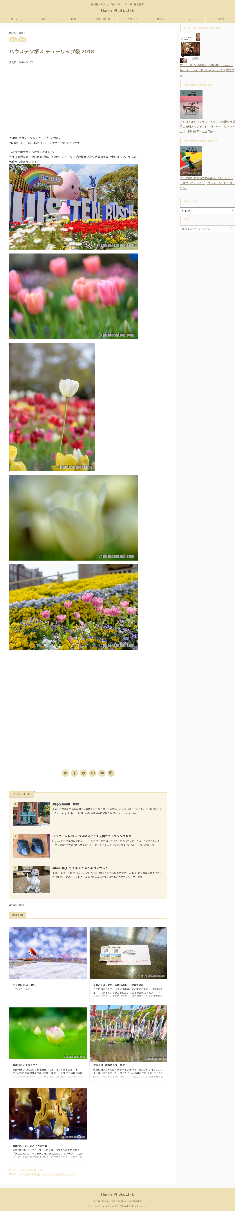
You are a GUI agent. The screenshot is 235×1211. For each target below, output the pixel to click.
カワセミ (132, 19)
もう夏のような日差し (25, 984)
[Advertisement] (88, 101)
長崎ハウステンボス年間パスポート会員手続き (118, 984)
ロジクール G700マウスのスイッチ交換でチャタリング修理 (91, 836)
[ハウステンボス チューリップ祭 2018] (92, 773)
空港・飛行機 (103, 19)
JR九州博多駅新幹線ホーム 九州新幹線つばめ (47, 1175)
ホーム (14, 19)
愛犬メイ (161, 19)
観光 (44, 19)
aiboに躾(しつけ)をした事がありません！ (80, 868)
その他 (220, 19)
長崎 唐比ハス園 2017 (25, 1065)
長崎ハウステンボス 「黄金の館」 (31, 1145)
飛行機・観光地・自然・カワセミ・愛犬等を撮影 (117, 1201)
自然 (73, 19)
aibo (191, 19)
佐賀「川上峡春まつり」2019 (109, 1065)
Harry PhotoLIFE (117, 10)
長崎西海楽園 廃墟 (65, 804)
